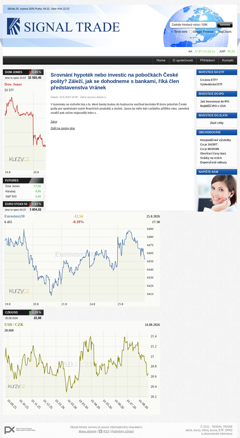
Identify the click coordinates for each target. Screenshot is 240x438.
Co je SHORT (209, 144)
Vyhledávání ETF (211, 84)
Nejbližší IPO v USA (213, 106)
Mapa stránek (87, 431)
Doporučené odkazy (213, 162)
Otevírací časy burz (213, 153)
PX (20, 430)
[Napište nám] (216, 211)
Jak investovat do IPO (214, 101)
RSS (106, 431)
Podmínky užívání (122, 431)
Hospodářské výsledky (215, 140)
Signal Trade (67, 25)
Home (161, 60)
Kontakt (227, 60)
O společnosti (183, 60)
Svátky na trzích (211, 158)
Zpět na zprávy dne (63, 128)
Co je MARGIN (209, 149)
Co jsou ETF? (209, 80)
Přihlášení (207, 60)
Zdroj (54, 121)
